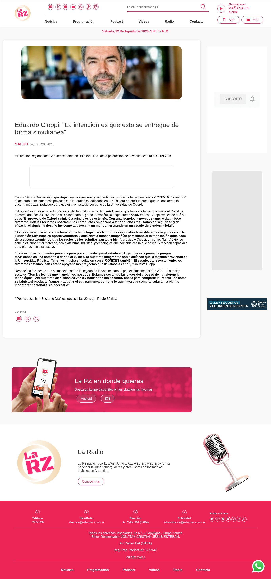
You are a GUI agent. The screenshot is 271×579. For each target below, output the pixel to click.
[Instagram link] (65, 7)
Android (86, 398)
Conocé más (91, 481)
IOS (107, 398)
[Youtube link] (73, 7)
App (231, 19)
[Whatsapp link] (81, 7)
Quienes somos (135, 557)
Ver (255, 19)
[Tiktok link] (88, 7)
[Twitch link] (96, 7)
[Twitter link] (58, 7)
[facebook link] (50, 7)
